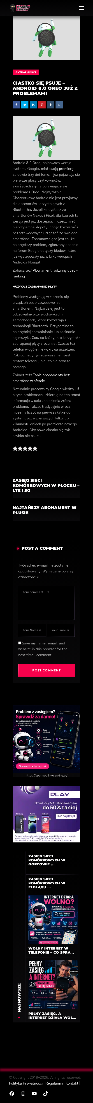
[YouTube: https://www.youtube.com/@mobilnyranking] (34, 1093)
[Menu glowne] (81, 8)
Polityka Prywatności (26, 1083)
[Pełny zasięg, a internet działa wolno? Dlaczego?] (53, 984)
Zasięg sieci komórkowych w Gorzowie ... (46, 860)
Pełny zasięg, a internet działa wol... (52, 1015)
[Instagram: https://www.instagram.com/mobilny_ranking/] (23, 1093)
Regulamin (54, 1083)
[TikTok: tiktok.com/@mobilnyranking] (45, 1093)
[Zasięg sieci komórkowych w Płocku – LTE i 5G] (46, 488)
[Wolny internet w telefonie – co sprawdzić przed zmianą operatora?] (53, 919)
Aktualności (25, 72)
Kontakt (71, 1083)
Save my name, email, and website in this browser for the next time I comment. (42, 649)
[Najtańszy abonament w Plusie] (46, 513)
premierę (66, 169)
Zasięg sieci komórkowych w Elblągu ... (46, 883)
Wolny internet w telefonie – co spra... (51, 950)
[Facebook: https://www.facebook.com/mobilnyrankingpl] (11, 1093)
